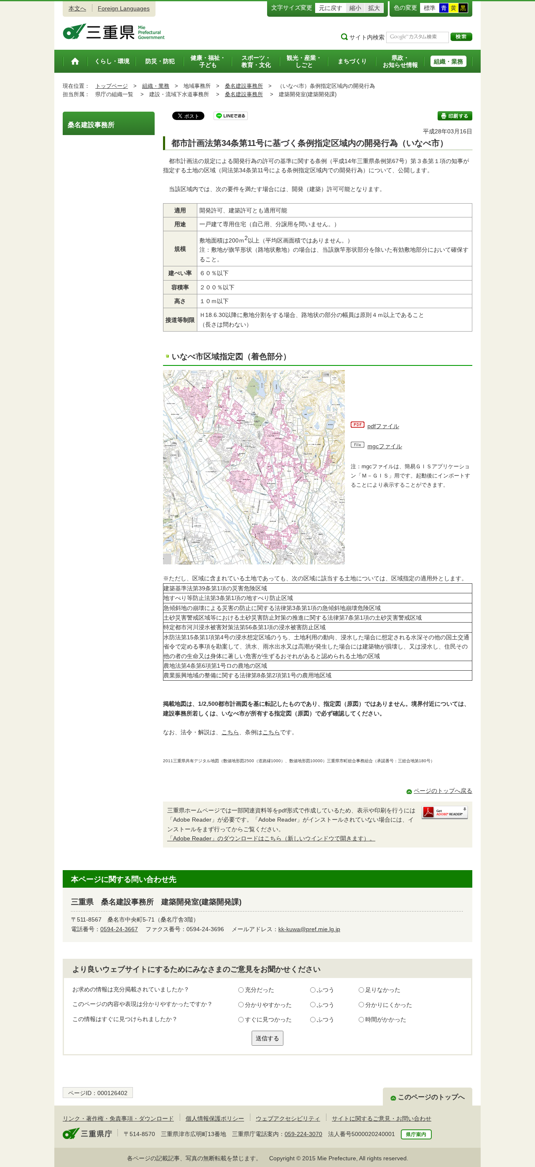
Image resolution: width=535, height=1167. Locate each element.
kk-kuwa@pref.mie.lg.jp (309, 929)
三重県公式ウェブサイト (114, 31)
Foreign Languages (124, 8)
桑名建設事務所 (244, 86)
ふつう (325, 989)
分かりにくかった (388, 1004)
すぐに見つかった (268, 1019)
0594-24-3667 (119, 929)
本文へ (77, 8)
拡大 (374, 8)
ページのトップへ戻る (443, 790)
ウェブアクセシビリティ (288, 1118)
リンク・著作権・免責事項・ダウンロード (118, 1118)
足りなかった (382, 989)
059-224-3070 (303, 1134)
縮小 (355, 8)
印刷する (455, 115)
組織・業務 (155, 86)
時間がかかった (385, 1019)
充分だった (259, 989)
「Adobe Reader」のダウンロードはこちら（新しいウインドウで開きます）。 (271, 838)
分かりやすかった (268, 1004)
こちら (230, 732)
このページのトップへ (431, 1097)
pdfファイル (383, 426)
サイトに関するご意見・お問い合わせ (381, 1118)
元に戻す (330, 8)
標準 (430, 8)
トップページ (111, 86)
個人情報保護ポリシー (215, 1118)
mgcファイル (384, 446)
